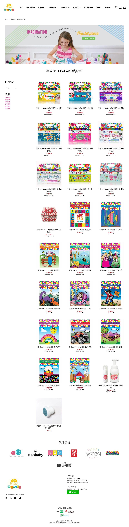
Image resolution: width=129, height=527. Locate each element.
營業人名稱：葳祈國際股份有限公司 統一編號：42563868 (65, 523)
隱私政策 (63, 521)
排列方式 (9, 81)
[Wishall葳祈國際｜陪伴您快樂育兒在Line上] (19, 499)
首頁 (21, 7)
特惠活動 (29, 7)
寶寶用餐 (41, 7)
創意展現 (76, 7)
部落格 (98, 7)
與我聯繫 (108, 7)
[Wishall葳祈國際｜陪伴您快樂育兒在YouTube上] (15, 499)
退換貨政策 (69, 521)
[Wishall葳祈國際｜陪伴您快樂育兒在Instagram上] (10, 499)
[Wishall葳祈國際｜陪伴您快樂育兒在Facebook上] (6, 499)
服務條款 (58, 521)
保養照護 (64, 7)
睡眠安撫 (52, 7)
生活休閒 (87, 7)
